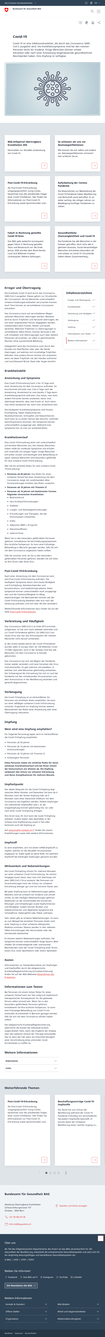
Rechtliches (9, 1333)
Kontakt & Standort (15, 1304)
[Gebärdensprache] (91, 3)
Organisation (12, 1318)
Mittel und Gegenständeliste (71, 1311)
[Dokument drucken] (93, 22)
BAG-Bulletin (64, 1304)
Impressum (19, 1333)
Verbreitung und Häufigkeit (80, 313)
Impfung (71, 327)
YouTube (63, 1277)
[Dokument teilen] (99, 22)
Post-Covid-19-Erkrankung (22, 611)
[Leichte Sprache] (86, 3)
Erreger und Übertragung (79, 300)
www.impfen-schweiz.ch (20, 830)
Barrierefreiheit (30, 1333)
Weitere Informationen (77, 340)
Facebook (12, 1277)
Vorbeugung (73, 320)
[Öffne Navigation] (98, 11)
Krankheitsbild (74, 307)
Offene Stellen (12, 1311)
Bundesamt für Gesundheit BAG (27, 9)
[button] (46, 1173)
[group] (27, 1130)
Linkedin (78, 1277)
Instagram (48, 1277)
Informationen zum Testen (79, 334)
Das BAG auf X (30, 1277)
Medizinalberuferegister (69, 1318)
